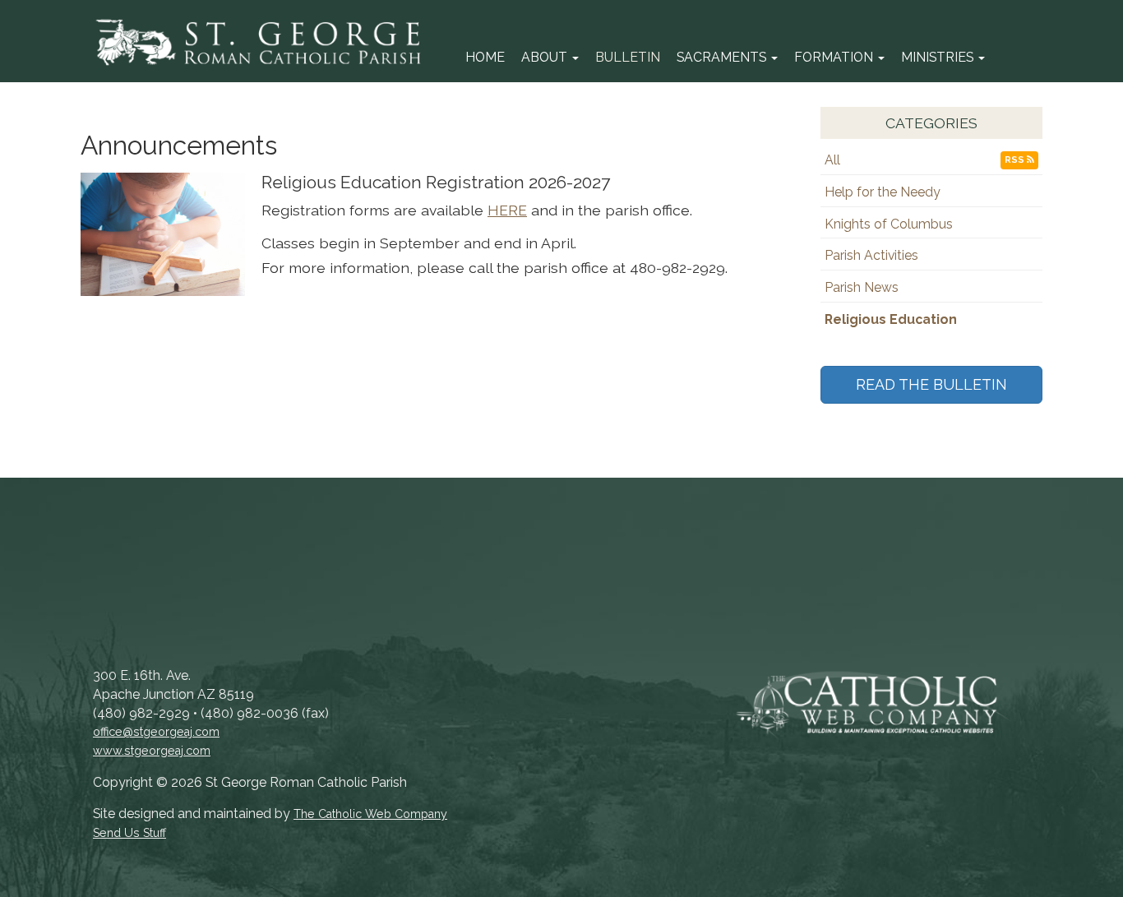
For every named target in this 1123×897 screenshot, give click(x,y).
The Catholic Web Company (370, 814)
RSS (1016, 160)
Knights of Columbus (889, 224)
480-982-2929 (677, 267)
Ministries (939, 57)
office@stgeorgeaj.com (156, 731)
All (832, 160)
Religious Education (891, 319)
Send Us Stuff (129, 832)
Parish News (862, 287)
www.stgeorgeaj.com (151, 750)
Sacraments (723, 57)
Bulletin (627, 57)
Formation (835, 57)
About (546, 57)
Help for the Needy (882, 192)
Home (485, 57)
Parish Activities (871, 255)
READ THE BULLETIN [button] (931, 384)
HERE (507, 210)
